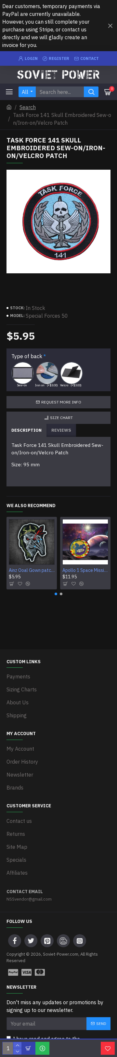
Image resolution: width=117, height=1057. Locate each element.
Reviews (61, 430)
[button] (56, 594)
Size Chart (61, 417)
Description (26, 430)
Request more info (61, 402)
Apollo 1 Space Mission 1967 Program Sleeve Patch (85, 570)
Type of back (26, 356)
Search (28, 107)
